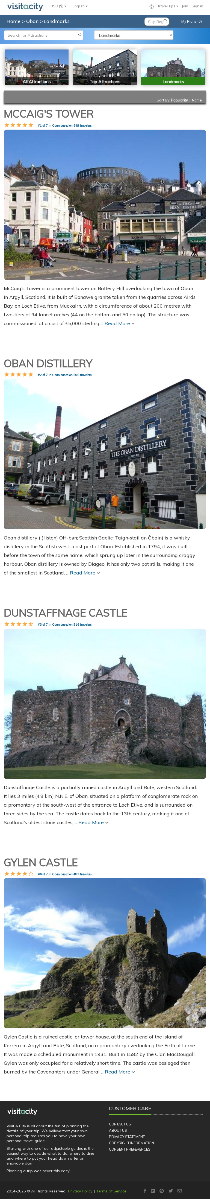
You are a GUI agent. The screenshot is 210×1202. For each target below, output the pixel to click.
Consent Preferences (129, 1149)
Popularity (179, 100)
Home (13, 21)
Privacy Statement (127, 1136)
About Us (118, 1130)
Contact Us (120, 1124)
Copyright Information (131, 1143)
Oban (33, 21)
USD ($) (57, 6)
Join (185, 6)
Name (197, 100)
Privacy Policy (80, 1191)
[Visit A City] (22, 1112)
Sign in (197, 6)
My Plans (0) (191, 21)
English (79, 6)
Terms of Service (111, 1191)
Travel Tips (167, 6)
